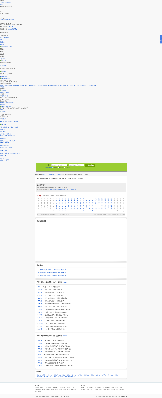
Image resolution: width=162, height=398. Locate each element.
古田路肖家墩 (47, 203)
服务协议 (125, 396)
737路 (41, 323)
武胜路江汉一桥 (96, 203)
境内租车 (2, 42)
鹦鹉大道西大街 (102, 203)
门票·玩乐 (2, 58)
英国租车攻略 (102, 389)
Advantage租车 (38, 391)
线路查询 (61, 167)
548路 (40, 303)
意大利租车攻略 (85, 389)
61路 (39, 354)
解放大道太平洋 (71, 203)
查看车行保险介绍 (4, 92)
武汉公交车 (50, 375)
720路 (40, 360)
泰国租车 (117, 375)
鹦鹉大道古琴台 (99, 203)
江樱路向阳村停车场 (123, 205)
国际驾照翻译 (3, 76)
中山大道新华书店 (92, 204)
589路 (40, 315)
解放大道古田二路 (53, 204)
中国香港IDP (76, 85)
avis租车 (37, 387)
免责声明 (120, 396)
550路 (40, 306)
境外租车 (2, 41)
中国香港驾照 (69, 85)
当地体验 (4, 65)
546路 (40, 301)
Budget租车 (55, 387)
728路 (41, 366)
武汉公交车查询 (57, 174)
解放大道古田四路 (62, 204)
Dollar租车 (62, 387)
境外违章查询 (8, 2)
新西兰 (11, 121)
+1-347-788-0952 (11, 28)
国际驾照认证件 (6, 78)
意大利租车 (104, 375)
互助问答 (4, 124)
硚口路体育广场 (80, 203)
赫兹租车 (42, 387)
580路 (40, 351)
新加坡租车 (40, 376)
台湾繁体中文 (3, 19)
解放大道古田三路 (59, 204)
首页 (44, 174)
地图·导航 (2, 104)
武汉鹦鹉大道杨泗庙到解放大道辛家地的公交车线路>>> (62, 189)
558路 (40, 309)
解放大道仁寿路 (74, 203)
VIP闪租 (2, 44)
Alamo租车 (48, 387)
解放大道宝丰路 (77, 203)
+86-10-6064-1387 (12, 30)
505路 (40, 289)
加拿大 (17, 121)
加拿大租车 (111, 375)
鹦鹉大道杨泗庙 (111, 203)
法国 (17, 127)
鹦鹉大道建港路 (114, 203)
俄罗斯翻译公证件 (43, 85)
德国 (15, 121)
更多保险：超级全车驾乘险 (7, 102)
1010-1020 (10, 26)
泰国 (8, 121)
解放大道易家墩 (38, 203)
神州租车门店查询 (41, 375)
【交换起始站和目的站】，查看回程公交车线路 (52, 270)
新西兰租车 (87, 375)
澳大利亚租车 (62, 375)
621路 (41, 318)
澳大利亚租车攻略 (109, 387)
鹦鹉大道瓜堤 (108, 203)
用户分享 (2, 109)
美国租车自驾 (55, 376)
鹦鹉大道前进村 (120, 203)
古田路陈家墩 (41, 203)
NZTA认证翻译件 (52, 85)
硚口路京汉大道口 (83, 204)
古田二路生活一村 (50, 204)
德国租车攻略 (118, 387)
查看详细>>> (66, 282)
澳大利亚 (5, 121)
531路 (40, 298)
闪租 (50, 376)
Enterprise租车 (46, 389)
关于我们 (98, 396)
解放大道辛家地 (56, 203)
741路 (41, 326)
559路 (40, 349)
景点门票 (4, 60)
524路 (40, 340)
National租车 (38, 389)
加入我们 (109, 396)
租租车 (1, 39)
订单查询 (2, 2)
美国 (1, 121)
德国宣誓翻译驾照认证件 (6, 85)
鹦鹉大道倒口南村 (117, 204)
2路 (39, 287)
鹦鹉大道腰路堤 (105, 203)
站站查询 (55, 167)
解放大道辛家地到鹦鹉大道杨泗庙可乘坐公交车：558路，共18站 (53, 214)
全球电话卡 (4, 71)
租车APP (2, 129)
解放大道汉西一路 (65, 204)
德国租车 (69, 375)
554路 (40, 343)
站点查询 (67, 167)
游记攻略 (4, 119)
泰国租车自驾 (71, 376)
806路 (41, 329)
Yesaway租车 (54, 389)
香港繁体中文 (10, 19)
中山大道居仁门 (89, 203)
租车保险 (2, 87)
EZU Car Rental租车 (72, 389)
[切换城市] (48, 167)
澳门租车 (46, 376)
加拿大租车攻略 (94, 389)
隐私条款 (114, 396)
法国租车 (93, 375)
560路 (41, 312)
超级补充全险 (5, 96)
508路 (40, 292)
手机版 (1, 4)
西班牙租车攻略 (120, 389)
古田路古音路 (44, 203)
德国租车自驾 (63, 376)
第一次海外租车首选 (7, 46)
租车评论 (4, 111)
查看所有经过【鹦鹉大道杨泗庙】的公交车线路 (52, 275)
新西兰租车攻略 (111, 389)
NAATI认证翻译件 (61, 85)
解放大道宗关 (68, 203)
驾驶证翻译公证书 (84, 85)
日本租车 (74, 375)
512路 (40, 295)
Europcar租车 (62, 389)
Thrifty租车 (69, 387)
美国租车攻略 (84, 387)
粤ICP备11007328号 (64, 396)
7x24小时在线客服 (4, 37)
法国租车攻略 (92, 387)
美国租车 (56, 375)
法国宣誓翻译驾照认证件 (19, 85)
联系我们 (104, 396)
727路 (40, 363)
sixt (74, 387)
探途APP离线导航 (6, 106)
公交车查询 (49, 174)
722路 (41, 320)
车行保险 (4, 90)
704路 (40, 357)
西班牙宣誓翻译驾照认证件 (32, 85)
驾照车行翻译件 (93, 85)
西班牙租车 (80, 375)
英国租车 (98, 375)
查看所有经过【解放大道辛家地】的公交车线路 (52, 272)
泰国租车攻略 (100, 387)
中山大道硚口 (86, 203)
